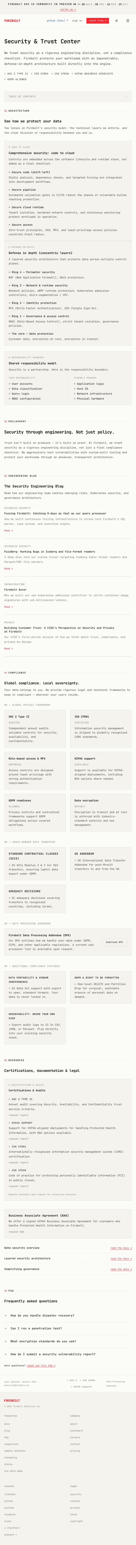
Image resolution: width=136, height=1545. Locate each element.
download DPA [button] (114, 942)
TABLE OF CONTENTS (22, 96)
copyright (76, 1521)
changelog (10, 1457)
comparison (11, 1444)
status (8, 1464)
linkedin (10, 1494)
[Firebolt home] (12, 20)
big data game (13, 1470)
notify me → (68, 9)
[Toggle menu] (128, 21)
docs (7, 1423)
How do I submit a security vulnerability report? (53, 1354)
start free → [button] (97, 20)
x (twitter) (12, 1527)
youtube (9, 1507)
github (8, 1501)
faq (6, 1437)
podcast (9, 1534)
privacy (75, 1507)
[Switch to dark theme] (116, 21)
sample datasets (15, 1450)
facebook (10, 1514)
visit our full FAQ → (41, 1365)
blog (7, 1430)
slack (7, 1521)
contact (75, 1444)
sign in (77, 20)
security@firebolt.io (16, 1385)
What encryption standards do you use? (43, 1341)
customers (76, 1430)
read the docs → (121, 1247)
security (75, 1494)
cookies (75, 1501)
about (73, 1423)
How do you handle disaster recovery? (42, 1315)
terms (73, 1514)
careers (75, 1437)
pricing (75, 1450)
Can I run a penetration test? (36, 1328)
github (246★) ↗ (57, 20)
